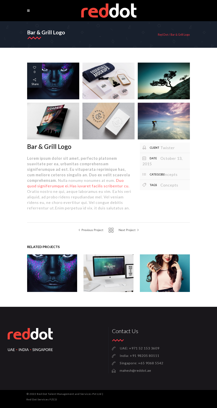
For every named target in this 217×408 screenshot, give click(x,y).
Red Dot (163, 34)
